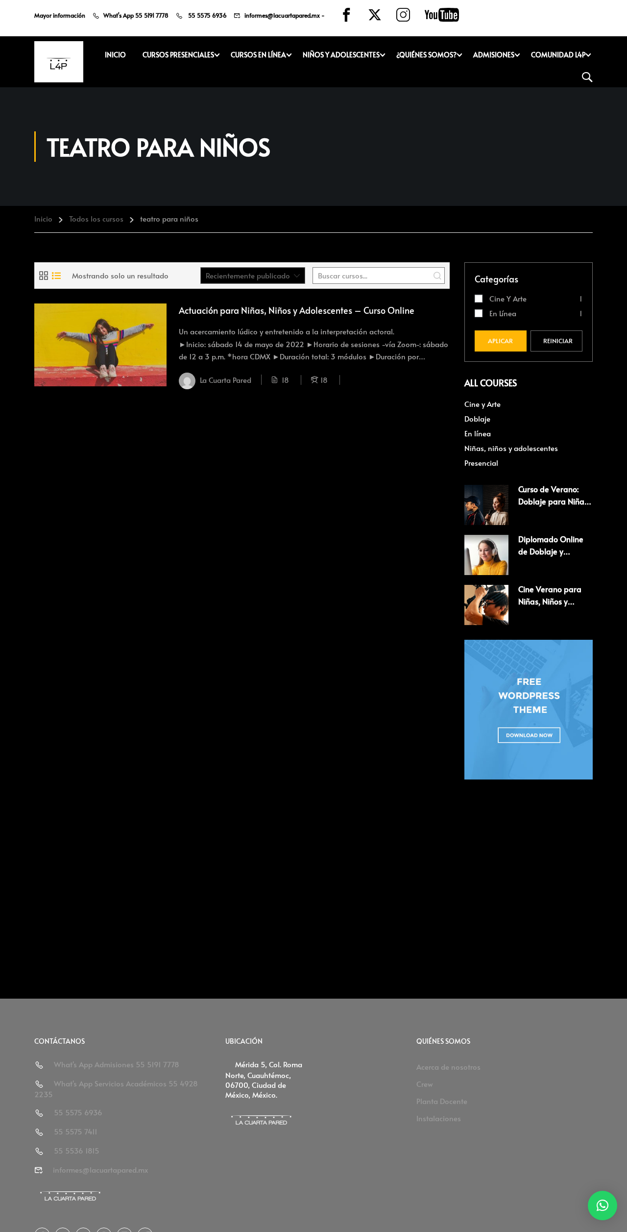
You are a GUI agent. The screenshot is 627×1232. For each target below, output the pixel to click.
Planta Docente (441, 1101)
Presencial (481, 462)
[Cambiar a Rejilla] (43, 275)
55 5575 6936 (207, 15)
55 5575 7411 (75, 1131)
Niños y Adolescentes (341, 54)
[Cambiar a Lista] (56, 275)
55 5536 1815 (76, 1150)
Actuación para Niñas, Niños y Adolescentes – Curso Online (296, 310)
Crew (424, 1084)
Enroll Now (100, 344)
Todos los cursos (96, 218)
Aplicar (500, 340)
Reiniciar (558, 340)
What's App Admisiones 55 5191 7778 (116, 1064)
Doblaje (477, 418)
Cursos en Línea (258, 54)
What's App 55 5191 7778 (136, 15)
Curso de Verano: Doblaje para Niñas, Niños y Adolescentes (555, 501)
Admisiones (493, 54)
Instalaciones (438, 1118)
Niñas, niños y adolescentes (511, 448)
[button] (602, 1205)
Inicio (115, 54)
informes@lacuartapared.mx (282, 15)
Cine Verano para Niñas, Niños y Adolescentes (549, 601)
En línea (502, 313)
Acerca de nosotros (448, 1066)
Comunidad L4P (558, 54)
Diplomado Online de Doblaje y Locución (550, 551)
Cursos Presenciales (178, 54)
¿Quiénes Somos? (426, 54)
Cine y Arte (508, 298)
